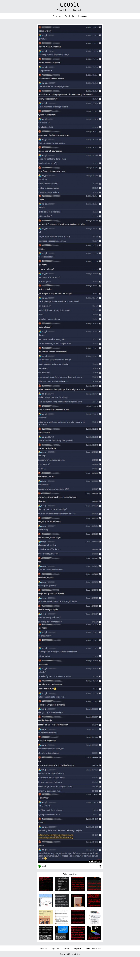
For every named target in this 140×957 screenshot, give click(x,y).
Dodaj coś (57, 16)
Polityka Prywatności (93, 948)
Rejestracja (69, 16)
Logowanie (82, 16)
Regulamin (77, 948)
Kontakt (67, 948)
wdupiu (70, 4)
